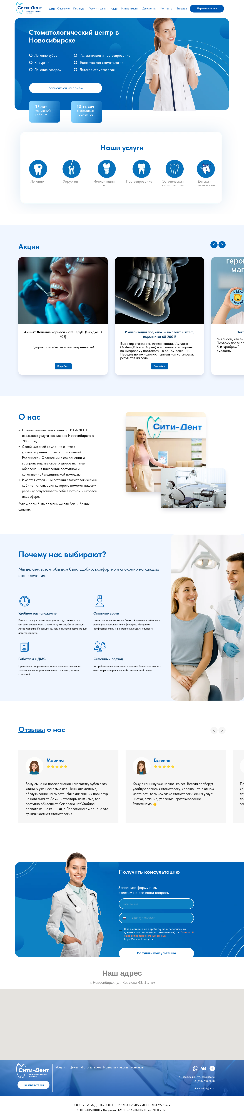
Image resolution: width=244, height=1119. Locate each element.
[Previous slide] (214, 730)
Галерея (182, 8)
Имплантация (129, 8)
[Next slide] (222, 730)
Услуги (61, 1067)
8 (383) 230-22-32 (205, 1081)
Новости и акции (115, 1067)
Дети (52, 8)
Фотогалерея (91, 1067)
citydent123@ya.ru (204, 1088)
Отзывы (31, 729)
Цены (73, 1067)
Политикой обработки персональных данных (159, 934)
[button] (207, 9)
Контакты (166, 8)
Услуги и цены (97, 8)
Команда (78, 8)
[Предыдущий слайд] (214, 244)
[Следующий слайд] (222, 244)
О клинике (63, 8)
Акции (114, 8)
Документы (149, 8)
